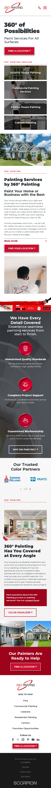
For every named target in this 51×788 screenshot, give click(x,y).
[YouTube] (33, 739)
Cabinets (25, 711)
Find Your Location (20, 248)
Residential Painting (26, 717)
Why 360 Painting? (24, 449)
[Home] (13, 8)
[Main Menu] (45, 7)
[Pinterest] (28, 739)
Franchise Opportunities (25, 728)
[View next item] (30, 489)
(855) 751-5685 (25, 694)
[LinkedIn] (38, 739)
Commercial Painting (25, 706)
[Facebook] (13, 739)
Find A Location (18, 51)
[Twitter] (18, 739)
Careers (25, 723)
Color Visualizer (19, 612)
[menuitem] (25, 762)
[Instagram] (23, 739)
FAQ (25, 700)
